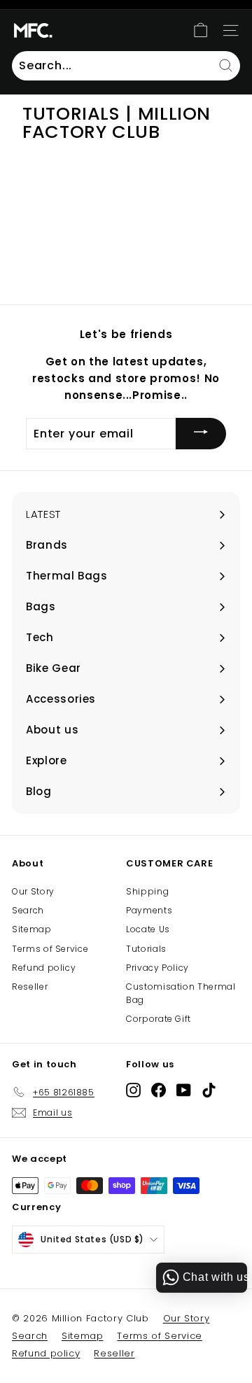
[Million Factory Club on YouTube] (183, 1089)
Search (28, 910)
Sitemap (32, 929)
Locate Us (148, 929)
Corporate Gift (158, 1019)
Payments (149, 910)
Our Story (33, 891)
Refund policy (44, 968)
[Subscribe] (201, 433)
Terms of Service (50, 949)
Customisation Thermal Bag (181, 993)
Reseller (30, 986)
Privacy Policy (157, 968)
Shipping (147, 891)
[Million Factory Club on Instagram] (133, 1089)
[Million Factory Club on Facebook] (158, 1089)
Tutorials (146, 949)
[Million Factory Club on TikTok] (209, 1089)
